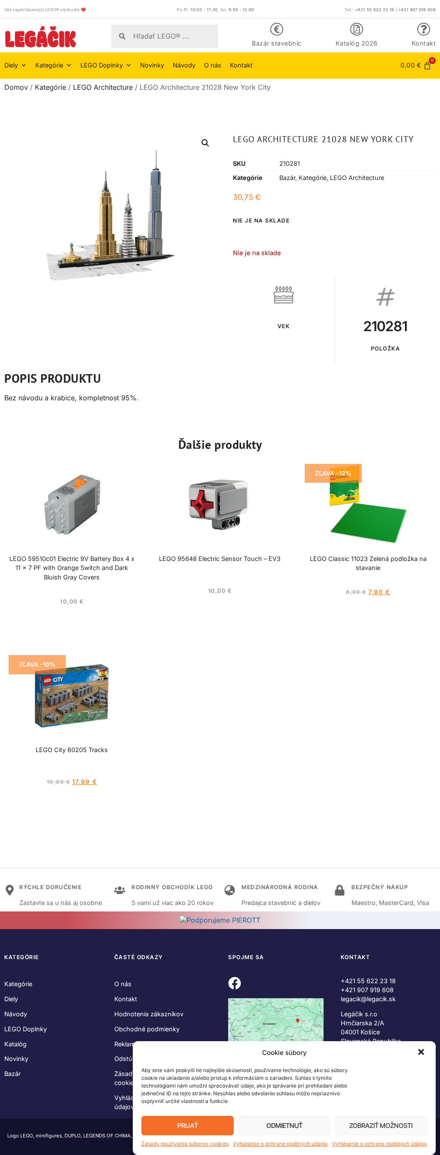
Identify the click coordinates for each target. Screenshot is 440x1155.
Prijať (187, 1125)
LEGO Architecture (103, 87)
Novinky (152, 65)
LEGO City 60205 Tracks (72, 749)
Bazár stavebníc (277, 43)
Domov (16, 87)
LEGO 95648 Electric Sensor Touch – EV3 (220, 558)
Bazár (287, 177)
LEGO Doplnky (25, 1029)
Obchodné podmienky (147, 1029)
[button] (422, 1053)
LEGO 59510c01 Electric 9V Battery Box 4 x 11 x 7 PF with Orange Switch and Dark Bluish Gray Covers (71, 568)
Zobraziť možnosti (380, 1125)
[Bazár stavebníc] (276, 29)
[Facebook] (234, 983)
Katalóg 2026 (357, 43)
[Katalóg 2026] (356, 29)
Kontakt (424, 43)
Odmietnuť (284, 1125)
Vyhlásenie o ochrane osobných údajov (280, 1143)
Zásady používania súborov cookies (185, 1143)
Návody (184, 65)
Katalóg (15, 1044)
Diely (11, 999)
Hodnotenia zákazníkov (148, 1014)
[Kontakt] (423, 29)
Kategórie (50, 87)
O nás (212, 65)
